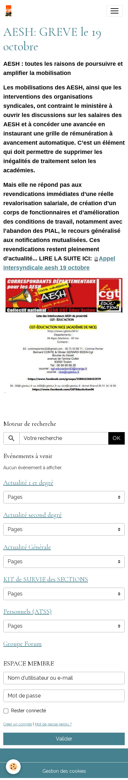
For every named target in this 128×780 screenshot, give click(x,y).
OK (116, 438)
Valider (64, 739)
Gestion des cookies (64, 771)
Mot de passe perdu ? (53, 724)
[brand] (9, 10)
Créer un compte (17, 724)
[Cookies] (13, 766)
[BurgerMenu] (114, 10)
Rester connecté (28, 710)
